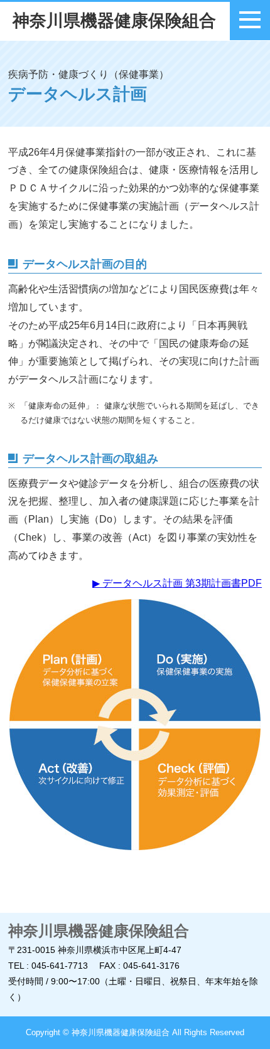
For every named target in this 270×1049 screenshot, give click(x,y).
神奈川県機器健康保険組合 (114, 20)
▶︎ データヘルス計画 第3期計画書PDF (177, 583)
